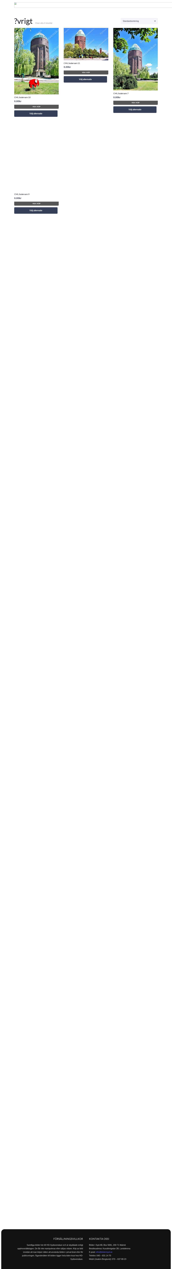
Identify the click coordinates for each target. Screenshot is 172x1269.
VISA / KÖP (36, 107)
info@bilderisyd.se (104, 1252)
